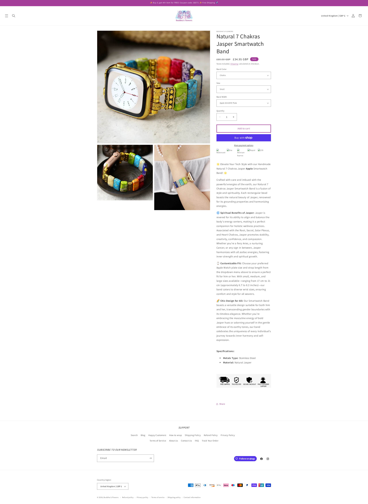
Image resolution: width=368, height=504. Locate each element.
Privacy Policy (228, 435)
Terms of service (157, 497)
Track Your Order (210, 440)
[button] (6, 15)
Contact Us (186, 440)
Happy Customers (157, 435)
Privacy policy (142, 497)
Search (134, 435)
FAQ (197, 440)
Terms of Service (158, 440)
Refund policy (128, 497)
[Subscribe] (150, 458)
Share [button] (222, 403)
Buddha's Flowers (111, 497)
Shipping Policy (193, 435)
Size (218, 83)
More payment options (243, 145)
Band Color (221, 69)
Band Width (221, 96)
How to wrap (175, 435)
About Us (173, 440)
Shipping (234, 64)
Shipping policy (174, 497)
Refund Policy (211, 435)
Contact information (192, 497)
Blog (143, 435)
